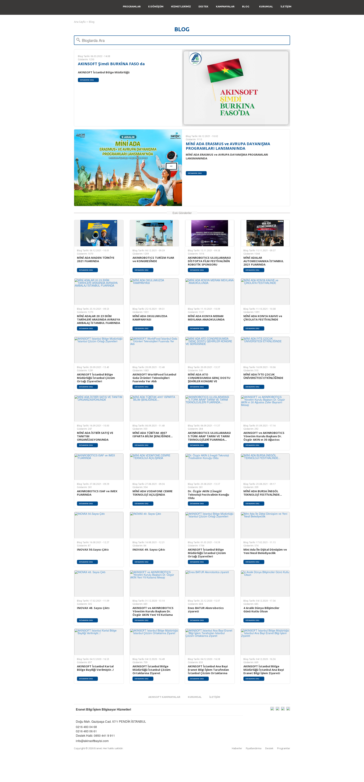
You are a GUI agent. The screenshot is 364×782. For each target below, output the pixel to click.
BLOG (245, 6)
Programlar (283, 748)
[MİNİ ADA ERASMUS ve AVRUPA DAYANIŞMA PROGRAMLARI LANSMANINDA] (128, 167)
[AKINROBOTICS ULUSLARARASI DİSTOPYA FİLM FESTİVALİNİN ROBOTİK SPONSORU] (210, 233)
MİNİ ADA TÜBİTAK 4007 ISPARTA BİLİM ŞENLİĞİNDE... (153, 434)
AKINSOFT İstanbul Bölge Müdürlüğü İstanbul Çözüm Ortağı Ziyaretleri (96, 377)
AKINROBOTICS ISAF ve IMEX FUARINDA (97, 492)
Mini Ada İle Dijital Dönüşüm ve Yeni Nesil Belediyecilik (265, 551)
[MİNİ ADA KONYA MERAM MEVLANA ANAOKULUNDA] (210, 291)
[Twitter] (283, 709)
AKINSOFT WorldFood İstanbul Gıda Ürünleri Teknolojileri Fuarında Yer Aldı (154, 377)
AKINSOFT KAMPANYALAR (164, 697)
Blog (91, 21)
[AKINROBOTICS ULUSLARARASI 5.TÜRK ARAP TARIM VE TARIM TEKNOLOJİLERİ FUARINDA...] (210, 408)
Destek (269, 748)
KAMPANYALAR (225, 6)
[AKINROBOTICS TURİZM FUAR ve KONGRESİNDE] (154, 233)
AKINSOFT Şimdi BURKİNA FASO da (111, 64)
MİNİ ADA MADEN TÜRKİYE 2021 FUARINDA (95, 259)
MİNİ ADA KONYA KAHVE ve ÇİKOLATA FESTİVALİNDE (262, 317)
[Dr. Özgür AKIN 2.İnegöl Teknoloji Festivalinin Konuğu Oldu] (210, 466)
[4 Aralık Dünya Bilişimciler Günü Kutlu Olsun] (265, 583)
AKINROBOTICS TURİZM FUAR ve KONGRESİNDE (153, 259)
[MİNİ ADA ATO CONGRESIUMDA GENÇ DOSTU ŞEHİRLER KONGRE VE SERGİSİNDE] (210, 350)
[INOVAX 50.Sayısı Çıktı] (99, 525)
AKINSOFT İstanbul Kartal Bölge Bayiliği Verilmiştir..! (95, 668)
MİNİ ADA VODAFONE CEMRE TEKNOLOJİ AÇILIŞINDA (153, 492)
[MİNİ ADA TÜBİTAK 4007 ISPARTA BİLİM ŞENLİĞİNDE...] (154, 408)
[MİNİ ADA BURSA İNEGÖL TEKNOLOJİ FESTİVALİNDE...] (265, 466)
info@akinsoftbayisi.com (92, 741)
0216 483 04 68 (86, 727)
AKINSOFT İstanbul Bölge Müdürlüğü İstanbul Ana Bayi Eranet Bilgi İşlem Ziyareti (263, 669)
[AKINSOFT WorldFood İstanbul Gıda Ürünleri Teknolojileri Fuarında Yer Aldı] (154, 350)
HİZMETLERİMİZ (181, 6)
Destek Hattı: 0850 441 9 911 (95, 735)
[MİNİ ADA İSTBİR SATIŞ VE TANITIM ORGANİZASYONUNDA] (99, 408)
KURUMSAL (266, 6)
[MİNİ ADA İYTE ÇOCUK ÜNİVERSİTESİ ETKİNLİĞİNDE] (265, 350)
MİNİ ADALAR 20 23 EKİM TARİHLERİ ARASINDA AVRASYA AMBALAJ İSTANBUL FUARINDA (98, 319)
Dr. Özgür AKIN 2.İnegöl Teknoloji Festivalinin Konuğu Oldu (208, 494)
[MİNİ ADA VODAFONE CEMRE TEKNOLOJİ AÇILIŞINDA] (154, 466)
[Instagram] (272, 709)
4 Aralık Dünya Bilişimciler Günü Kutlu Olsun (261, 609)
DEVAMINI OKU (87, 80)
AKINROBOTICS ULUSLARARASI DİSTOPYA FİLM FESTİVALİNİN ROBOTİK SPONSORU (209, 261)
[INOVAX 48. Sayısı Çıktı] (99, 583)
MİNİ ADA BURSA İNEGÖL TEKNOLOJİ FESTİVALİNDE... (262, 492)
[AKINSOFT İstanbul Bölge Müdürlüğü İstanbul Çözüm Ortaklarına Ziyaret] (154, 641)
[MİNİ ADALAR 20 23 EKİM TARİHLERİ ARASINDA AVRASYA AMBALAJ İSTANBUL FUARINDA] (99, 291)
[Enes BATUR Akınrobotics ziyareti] (210, 583)
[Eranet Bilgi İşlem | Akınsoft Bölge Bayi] (97, 7)
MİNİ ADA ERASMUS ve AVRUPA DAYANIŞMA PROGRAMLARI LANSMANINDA (228, 146)
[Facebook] (277, 709)
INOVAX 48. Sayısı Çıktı (93, 608)
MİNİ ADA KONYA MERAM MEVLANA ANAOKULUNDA (206, 317)
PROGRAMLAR (132, 6)
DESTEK (203, 6)
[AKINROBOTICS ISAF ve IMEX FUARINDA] (99, 466)
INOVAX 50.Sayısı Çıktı (93, 549)
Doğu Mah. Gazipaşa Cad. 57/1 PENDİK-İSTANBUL (111, 721)
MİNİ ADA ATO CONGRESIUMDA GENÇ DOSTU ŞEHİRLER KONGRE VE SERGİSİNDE (209, 379)
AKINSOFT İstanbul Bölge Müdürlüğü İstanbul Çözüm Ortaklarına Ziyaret (151, 669)
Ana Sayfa (80, 21)
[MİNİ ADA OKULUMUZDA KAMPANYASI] (154, 291)
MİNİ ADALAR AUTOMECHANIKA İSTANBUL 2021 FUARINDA (263, 261)
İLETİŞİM (286, 6)
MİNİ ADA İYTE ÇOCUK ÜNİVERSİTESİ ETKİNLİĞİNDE (263, 376)
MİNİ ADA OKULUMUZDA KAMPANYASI (150, 317)
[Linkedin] (288, 709)
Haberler (237, 748)
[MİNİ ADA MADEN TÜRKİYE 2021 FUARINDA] (99, 233)
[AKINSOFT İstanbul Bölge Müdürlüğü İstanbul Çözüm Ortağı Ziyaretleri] (99, 350)
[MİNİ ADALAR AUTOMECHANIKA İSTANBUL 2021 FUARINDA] (265, 233)
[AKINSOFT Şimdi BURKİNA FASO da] (236, 87)
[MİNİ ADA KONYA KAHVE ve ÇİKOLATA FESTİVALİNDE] (265, 291)
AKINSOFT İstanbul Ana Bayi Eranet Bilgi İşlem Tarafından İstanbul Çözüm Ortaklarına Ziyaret (208, 671)
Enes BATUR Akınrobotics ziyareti (206, 609)
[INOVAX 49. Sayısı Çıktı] (154, 525)
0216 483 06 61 (86, 731)
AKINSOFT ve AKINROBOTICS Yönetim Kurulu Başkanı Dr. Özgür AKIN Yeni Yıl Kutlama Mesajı (153, 613)
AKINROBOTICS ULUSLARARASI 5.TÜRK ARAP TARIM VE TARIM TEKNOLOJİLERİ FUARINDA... (209, 436)
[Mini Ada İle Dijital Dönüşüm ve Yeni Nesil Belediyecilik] (265, 525)
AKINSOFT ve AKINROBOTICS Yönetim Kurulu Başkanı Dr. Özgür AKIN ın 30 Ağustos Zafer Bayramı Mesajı (263, 438)
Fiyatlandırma (253, 748)
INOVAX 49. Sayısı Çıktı (149, 549)
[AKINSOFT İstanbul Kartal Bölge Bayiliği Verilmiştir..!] (99, 641)
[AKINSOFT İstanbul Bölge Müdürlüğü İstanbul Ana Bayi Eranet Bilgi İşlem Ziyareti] (265, 641)
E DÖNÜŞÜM (155, 6)
